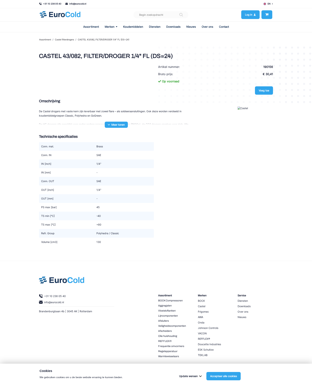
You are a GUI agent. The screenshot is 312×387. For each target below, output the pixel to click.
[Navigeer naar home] (60, 15)
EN (269, 3)
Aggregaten (165, 305)
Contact (224, 26)
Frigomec (203, 311)
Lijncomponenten (168, 315)
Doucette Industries (209, 344)
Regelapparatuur (167, 351)
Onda (201, 322)
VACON (202, 333)
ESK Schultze (206, 349)
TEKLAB (202, 355)
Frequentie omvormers (171, 346)
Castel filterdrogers (64, 39)
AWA (200, 317)
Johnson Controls (208, 327)
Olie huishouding (167, 336)
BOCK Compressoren (170, 300)
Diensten (155, 26)
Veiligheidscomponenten (172, 326)
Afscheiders (165, 331)
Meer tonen (118, 124)
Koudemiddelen (133, 26)
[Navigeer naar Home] (61, 280)
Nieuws (191, 26)
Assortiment (91, 26)
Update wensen (188, 376)
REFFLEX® (165, 341)
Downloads (173, 26)
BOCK (201, 300)
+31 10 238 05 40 (52, 3)
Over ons (207, 26)
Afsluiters (163, 320)
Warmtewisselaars (168, 356)
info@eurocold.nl (77, 3)
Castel (201, 306)
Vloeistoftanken (167, 310)
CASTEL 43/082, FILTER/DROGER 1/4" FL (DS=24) (103, 39)
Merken (109, 26)
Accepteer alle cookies (223, 376)
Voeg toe (264, 90)
